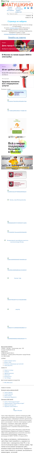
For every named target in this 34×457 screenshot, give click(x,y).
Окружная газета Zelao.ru (11, 406)
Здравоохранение (9, 373)
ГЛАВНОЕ (29, 15)
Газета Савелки (8, 392)
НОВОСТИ (28, 17)
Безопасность (7, 376)
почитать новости (14, 28)
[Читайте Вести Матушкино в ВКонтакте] (28, 7)
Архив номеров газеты (10, 360)
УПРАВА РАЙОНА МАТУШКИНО (10, 9)
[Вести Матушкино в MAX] (25, 7)
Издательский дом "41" (10, 405)
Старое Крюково (8, 394)
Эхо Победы (7, 378)
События (6, 371)
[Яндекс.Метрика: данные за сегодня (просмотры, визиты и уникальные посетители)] (18, 409)
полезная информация (10, 34)
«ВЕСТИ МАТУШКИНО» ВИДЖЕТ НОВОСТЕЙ (19, 10)
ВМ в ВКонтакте (8, 382)
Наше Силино (8, 395)
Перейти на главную (17, 37)
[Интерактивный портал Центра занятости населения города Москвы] (17, 248)
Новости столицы (8, 370)
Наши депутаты (8, 365)
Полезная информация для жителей (13, 364)
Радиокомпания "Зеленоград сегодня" (14, 403)
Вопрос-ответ (7, 362)
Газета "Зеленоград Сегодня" (12, 401)
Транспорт (7, 374)
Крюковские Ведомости (10, 397)
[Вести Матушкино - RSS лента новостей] (31, 7)
